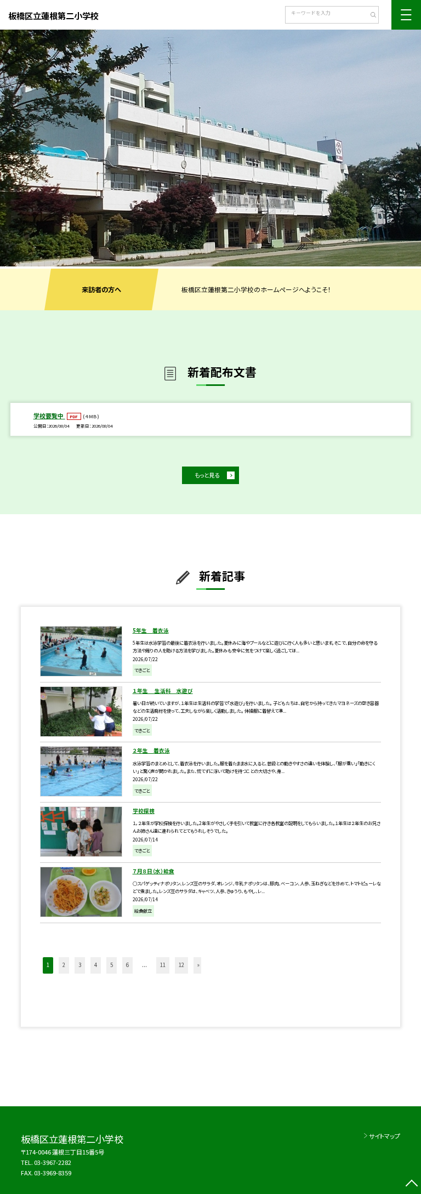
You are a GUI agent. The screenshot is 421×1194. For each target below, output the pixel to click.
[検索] (369, 16)
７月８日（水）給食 (153, 871)
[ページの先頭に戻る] (411, 1184)
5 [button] (111, 965)
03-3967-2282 (52, 1162)
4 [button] (95, 965)
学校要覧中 (49, 415)
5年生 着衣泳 (151, 630)
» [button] (198, 965)
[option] (210, 148)
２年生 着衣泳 (151, 750)
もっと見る (207, 475)
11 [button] (163, 965)
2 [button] (63, 965)
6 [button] (127, 965)
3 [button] (79, 965)
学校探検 (144, 811)
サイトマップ (384, 1136)
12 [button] (181, 965)
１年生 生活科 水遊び (163, 691)
